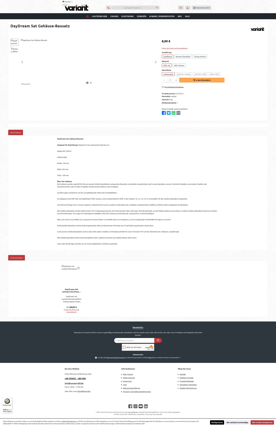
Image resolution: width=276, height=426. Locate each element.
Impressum (127, 381)
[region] (84, 62)
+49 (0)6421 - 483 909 (75, 378)
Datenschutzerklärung (131, 388)
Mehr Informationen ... (69, 421)
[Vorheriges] (22, 62)
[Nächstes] (155, 62)
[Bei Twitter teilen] (168, 112)
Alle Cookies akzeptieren (262, 422)
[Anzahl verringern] (164, 80)
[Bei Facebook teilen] (163, 112)
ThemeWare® (157, 414)
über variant (128, 374)
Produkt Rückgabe (187, 381)
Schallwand (167, 56)
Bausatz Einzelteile (183, 56)
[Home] (87, 16)
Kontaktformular (84, 391)
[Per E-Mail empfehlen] (178, 112)
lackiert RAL (215, 74)
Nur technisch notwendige (237, 422)
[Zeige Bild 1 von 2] (87, 83)
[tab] (15, 132)
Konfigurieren (217, 422)
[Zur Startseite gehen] (76, 7)
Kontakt (183, 374)
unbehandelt (168, 74)
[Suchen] (157, 8)
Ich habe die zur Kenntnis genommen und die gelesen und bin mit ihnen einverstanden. (139, 357)
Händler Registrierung (188, 388)
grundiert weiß (201, 74)
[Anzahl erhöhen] (176, 80)
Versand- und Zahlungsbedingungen (137, 391)
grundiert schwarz (184, 74)
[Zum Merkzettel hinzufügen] (78, 268)
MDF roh (166, 65)
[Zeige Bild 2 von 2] (91, 83)
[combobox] (133, 8)
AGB (149, 357)
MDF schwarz (179, 65)
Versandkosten (133, 412)
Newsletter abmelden (188, 385)
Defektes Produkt (186, 378)
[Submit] (158, 340)
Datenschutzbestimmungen (115, 357)
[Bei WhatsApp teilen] (173, 112)
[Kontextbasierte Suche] (108, 8)
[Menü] (11, 398)
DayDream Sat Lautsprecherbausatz (71, 290)
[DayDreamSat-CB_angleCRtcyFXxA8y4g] (89, 62)
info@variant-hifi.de (74, 383)
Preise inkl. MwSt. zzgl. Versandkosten (175, 48)
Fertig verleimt (200, 56)
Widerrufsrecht (129, 378)
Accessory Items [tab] (16, 258)
